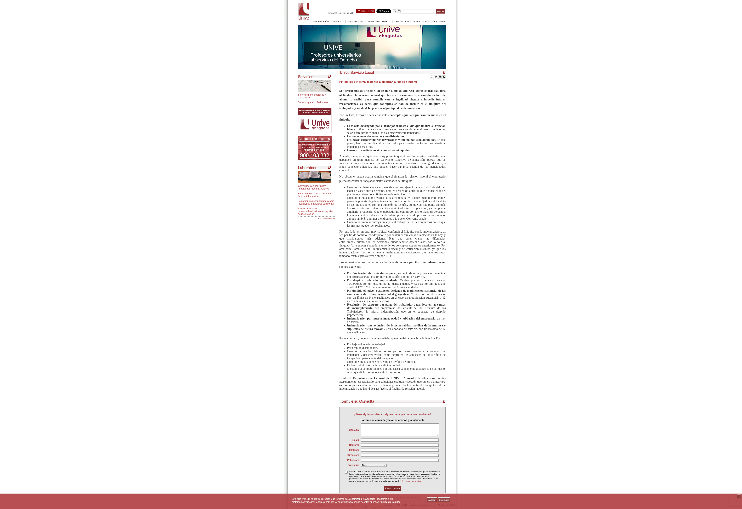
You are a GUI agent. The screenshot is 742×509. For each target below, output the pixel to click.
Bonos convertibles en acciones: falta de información (315, 195)
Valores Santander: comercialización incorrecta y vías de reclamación (315, 211)
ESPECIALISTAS (355, 21)
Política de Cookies (390, 502)
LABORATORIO (402, 21)
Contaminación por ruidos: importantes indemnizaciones (313, 187)
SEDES (433, 21)
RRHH (442, 21)
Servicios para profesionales (313, 102)
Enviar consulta (392, 488)
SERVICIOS (338, 21)
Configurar (444, 500)
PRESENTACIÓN (321, 21)
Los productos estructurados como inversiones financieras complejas (316, 202)
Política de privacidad (411, 481)
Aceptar (432, 500)
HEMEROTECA (420, 21)
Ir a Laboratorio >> (326, 219)
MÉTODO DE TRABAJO (379, 21)
